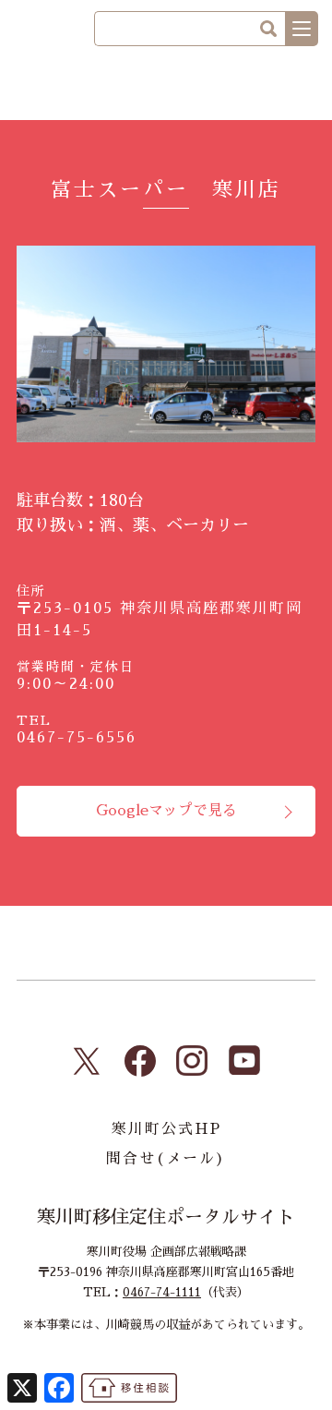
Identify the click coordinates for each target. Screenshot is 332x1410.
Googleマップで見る (166, 810)
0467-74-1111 (162, 1292)
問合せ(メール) (166, 1158)
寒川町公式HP (166, 1129)
